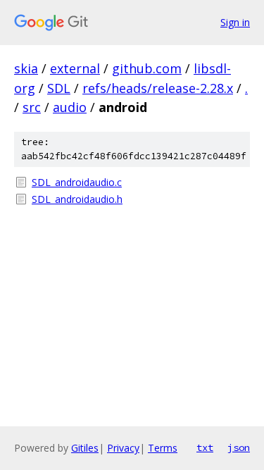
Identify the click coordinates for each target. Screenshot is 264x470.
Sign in (235, 22)
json (238, 447)
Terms (162, 447)
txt (204, 447)
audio (70, 107)
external (75, 68)
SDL (58, 88)
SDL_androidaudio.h (77, 199)
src (32, 107)
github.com (147, 68)
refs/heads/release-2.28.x (157, 88)
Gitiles (85, 447)
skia (26, 68)
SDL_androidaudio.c (77, 182)
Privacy (123, 447)
